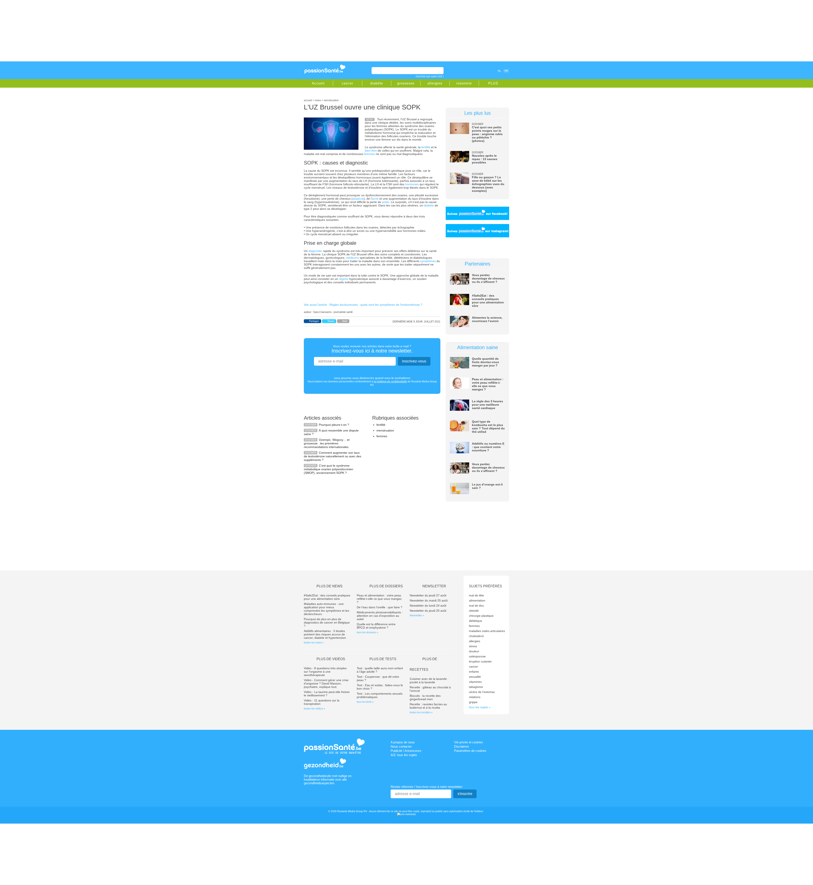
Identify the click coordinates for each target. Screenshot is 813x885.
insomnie (464, 83)
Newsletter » (417, 615)
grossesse (406, 83)
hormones (412, 184)
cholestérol (476, 636)
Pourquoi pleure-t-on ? (334, 424)
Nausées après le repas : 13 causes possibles (484, 159)
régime (343, 279)
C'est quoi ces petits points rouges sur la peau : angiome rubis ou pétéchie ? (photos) (487, 134)
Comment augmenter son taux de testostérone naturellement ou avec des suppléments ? (332, 456)
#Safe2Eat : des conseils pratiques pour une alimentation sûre (488, 300)
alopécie (358, 198)
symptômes (428, 261)
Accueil (318, 83)
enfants (474, 671)
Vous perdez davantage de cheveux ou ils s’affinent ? (488, 278)
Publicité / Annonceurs (406, 750)
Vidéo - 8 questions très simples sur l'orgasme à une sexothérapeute (325, 672)
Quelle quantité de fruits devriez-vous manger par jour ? (485, 362)
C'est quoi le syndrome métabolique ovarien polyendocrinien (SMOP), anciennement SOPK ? (328, 469)
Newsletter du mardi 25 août (429, 600)
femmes (369, 154)
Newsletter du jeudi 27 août (428, 595)
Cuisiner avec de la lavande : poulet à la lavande (429, 680)
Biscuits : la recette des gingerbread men (425, 697)
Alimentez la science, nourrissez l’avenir (487, 319)
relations (474, 697)
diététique (475, 620)
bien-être (371, 150)
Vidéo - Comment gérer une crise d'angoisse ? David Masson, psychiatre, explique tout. (326, 683)
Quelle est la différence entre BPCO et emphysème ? (376, 625)
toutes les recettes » (421, 712)
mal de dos (476, 605)
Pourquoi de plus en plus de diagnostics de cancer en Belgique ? (327, 622)
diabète (376, 83)
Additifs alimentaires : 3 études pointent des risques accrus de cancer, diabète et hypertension (325, 634)
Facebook (475, 70)
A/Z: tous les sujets (404, 755)
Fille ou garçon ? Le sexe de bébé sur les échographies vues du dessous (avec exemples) (488, 184)
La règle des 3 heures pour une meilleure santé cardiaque (487, 405)
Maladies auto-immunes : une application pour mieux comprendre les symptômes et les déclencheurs (326, 609)
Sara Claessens (322, 312)
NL (499, 70)
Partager (314, 321)
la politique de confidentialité (390, 381)
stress (473, 646)
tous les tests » (365, 701)
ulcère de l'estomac (482, 692)
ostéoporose (477, 656)
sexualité (475, 676)
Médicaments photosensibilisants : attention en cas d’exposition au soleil (380, 616)
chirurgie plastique (481, 615)
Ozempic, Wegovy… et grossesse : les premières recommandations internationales (327, 443)
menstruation (385, 430)
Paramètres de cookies (470, 750)
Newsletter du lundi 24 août (428, 605)
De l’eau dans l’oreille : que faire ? (379, 607)
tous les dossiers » (367, 632)
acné (375, 198)
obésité (474, 610)
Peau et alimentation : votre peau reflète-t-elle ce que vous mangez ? (487, 384)
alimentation (477, 600)
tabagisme (476, 687)
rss (481, 70)
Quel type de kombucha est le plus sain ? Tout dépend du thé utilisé (488, 426)
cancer (347, 83)
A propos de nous (403, 742)
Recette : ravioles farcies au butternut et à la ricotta (428, 705)
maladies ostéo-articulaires (487, 631)
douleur (474, 651)
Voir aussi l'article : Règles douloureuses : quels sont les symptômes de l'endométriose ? (363, 304)
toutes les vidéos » (314, 708)
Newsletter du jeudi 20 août (428, 610)
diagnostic (315, 251)
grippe (473, 702)
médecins (352, 257)
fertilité (425, 147)
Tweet (330, 321)
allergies (434, 83)
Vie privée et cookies (468, 742)
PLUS (493, 83)
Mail (344, 321)
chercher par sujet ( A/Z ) (430, 76)
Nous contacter (401, 746)
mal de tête (476, 595)
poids (385, 202)
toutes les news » (314, 642)
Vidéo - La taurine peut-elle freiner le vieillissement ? (327, 693)
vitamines (475, 681)
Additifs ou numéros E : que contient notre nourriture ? (488, 447)
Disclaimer (461, 746)
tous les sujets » (480, 707)
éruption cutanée (480, 661)
